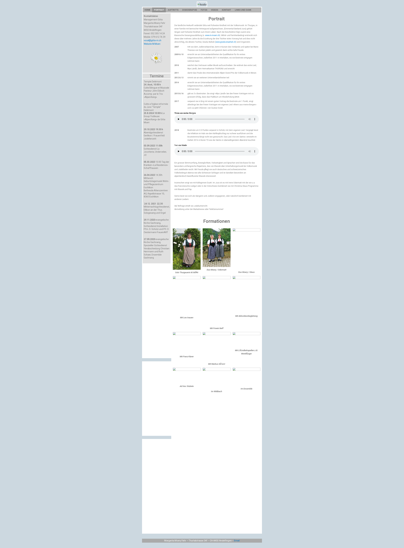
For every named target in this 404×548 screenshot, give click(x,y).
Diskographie (189, 10)
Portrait (159, 10)
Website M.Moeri (152, 44)
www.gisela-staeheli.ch (226, 42)
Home (147, 10)
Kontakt (226, 10)
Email (237, 540)
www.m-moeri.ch (212, 35)
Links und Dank (243, 10)
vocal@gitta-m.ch (152, 40)
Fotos (204, 10)
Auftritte (173, 10)
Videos (214, 10)
